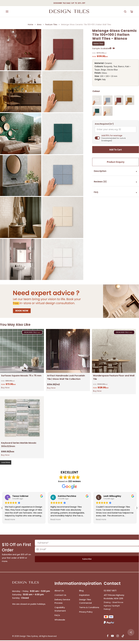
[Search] (125, 11)
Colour (96, 91)
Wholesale (60, 619)
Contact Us (60, 595)
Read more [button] (26, 519)
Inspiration (84, 595)
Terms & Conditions (89, 607)
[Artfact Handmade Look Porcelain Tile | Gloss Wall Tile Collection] (68, 351)
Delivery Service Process (62, 601)
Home (30, 24)
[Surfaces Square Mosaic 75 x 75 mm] (22, 351)
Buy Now (5, 387)
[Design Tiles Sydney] (69, 11)
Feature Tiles (51, 24)
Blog (81, 590)
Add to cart (115, 149)
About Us (59, 590)
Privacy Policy (85, 611)
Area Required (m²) (104, 124)
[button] (137, 508)
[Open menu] (7, 11)
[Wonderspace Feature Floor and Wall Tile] (114, 351)
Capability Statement (60, 609)
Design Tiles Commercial (85, 601)
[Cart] (132, 11)
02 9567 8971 (110, 590)
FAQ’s (57, 615)
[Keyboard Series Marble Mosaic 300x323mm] (22, 418)
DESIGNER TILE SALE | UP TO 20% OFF (69, 3)
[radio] (97, 100)
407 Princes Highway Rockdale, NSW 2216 (114, 597)
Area (39, 24)
